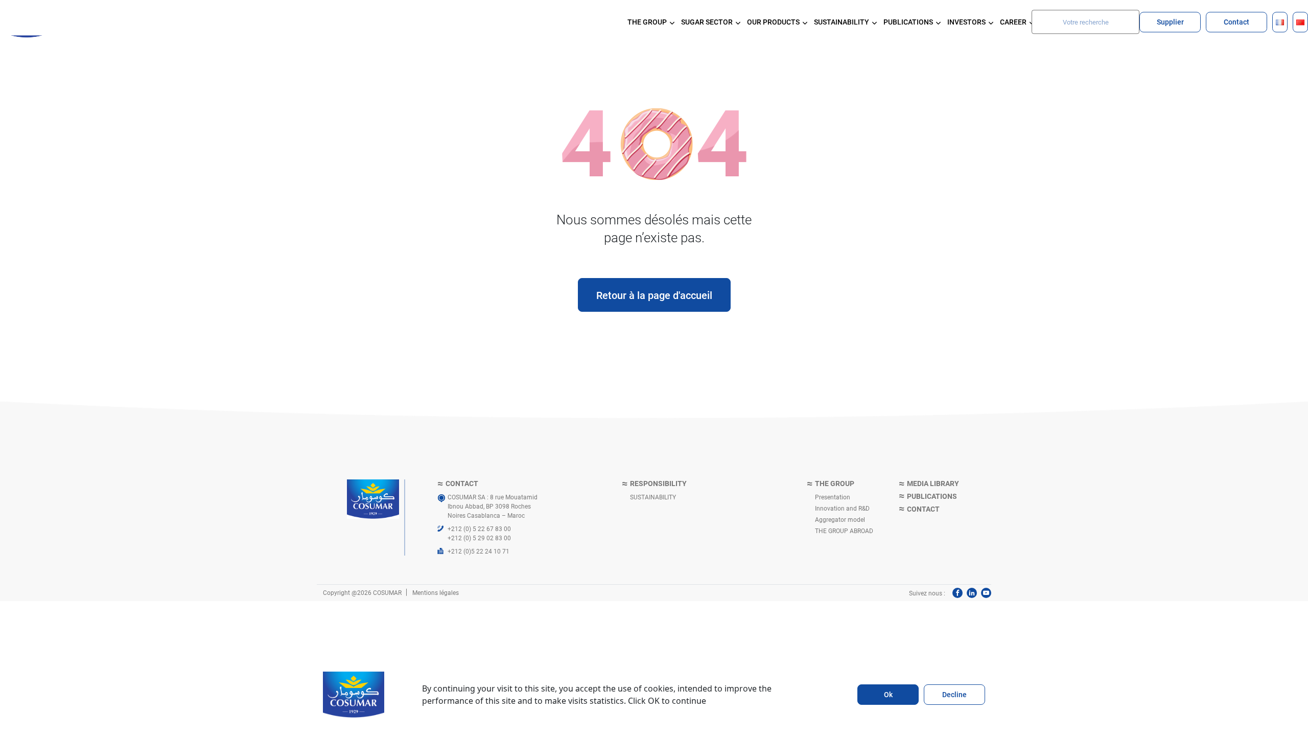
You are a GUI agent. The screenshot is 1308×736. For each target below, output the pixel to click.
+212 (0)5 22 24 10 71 (478, 551)
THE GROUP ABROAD (844, 530)
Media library (933, 483)
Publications (932, 496)
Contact (1236, 22)
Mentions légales (435, 592)
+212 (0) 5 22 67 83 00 (479, 528)
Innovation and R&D (842, 508)
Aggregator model (840, 519)
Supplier (1170, 22)
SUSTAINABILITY (653, 497)
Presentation (832, 497)
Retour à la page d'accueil (654, 295)
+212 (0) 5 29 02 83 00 (479, 538)
